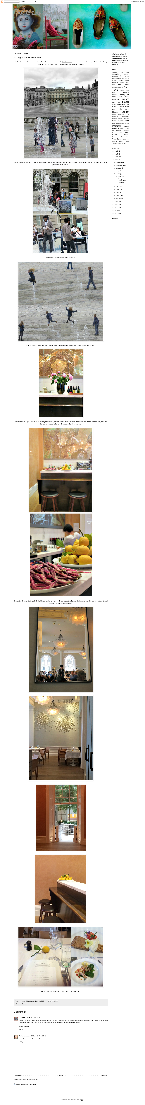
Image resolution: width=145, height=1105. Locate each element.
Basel (122, 78)
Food (118, 102)
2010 (116, 213)
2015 (116, 160)
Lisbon (115, 112)
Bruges (127, 84)
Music (114, 121)
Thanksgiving (125, 137)
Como (114, 92)
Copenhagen (125, 92)
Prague (126, 126)
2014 (116, 202)
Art (20, 1004)
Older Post (103, 1075)
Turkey (119, 139)
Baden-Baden (116, 78)
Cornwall (115, 94)
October (119, 162)
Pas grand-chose (40, 13)
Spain (114, 135)
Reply (21, 1029)
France (125, 102)
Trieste (114, 139)
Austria (127, 76)
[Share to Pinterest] (57, 1001)
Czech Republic (124, 96)
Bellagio (122, 82)
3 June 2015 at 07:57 (33, 1017)
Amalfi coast (124, 72)
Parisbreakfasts (24, 1036)
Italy (120, 109)
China (127, 90)
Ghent (127, 104)
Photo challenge (116, 123)
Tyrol (128, 139)
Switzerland (115, 137)
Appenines (115, 76)
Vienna (114, 143)
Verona (127, 141)
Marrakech (125, 116)
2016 (116, 157)
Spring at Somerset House (122, 180)
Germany (121, 104)
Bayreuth (127, 80)
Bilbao (113, 84)
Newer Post (18, 1075)
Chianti (122, 90)
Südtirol (126, 135)
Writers (124, 143)
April (118, 189)
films (113, 102)
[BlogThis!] (51, 1001)
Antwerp (126, 74)
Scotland (126, 130)
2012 (116, 207)
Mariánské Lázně (123, 114)
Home (61, 1075)
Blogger (81, 1100)
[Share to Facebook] (55, 1001)
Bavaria (120, 80)
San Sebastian (116, 130)
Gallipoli (114, 104)
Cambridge (120, 87)
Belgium (115, 82)
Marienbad (115, 116)
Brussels (114, 87)
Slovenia (114, 132)
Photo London (67, 62)
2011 (116, 210)
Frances (22, 1017)
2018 (116, 151)
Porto (122, 123)
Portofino (127, 123)
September (120, 165)
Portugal (116, 126)
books (120, 85)
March (118, 192)
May (118, 187)
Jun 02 (120, 176)
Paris (127, 121)
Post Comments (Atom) (31, 1079)
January (119, 198)
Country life (124, 94)
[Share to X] (53, 1001)
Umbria (114, 141)
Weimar (119, 143)
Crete (114, 96)
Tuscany (124, 139)
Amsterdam (115, 74)
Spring (51, 345)
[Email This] (49, 1001)
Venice (121, 141)
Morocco (126, 118)
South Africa (123, 133)
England (125, 99)
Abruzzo (114, 72)
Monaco (120, 118)
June (118, 174)
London (24, 1004)
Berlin (127, 82)
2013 (116, 205)
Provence (115, 128)
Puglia (121, 128)
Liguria (127, 109)
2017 (116, 154)
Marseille (114, 118)
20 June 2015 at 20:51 (38, 1036)
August (119, 168)
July (118, 171)
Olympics (121, 121)
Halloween (121, 107)
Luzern (114, 114)
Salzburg (127, 128)
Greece (114, 107)
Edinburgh (115, 99)
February (119, 195)
